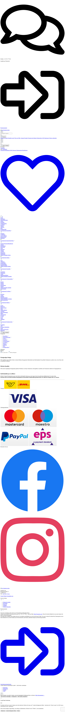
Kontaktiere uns (10, 596)
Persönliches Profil (8, 150)
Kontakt (26, 138)
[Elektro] (1, 267)
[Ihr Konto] (1, 143)
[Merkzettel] (32, 214)
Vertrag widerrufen (53, 138)
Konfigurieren (14, 696)
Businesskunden (4, 127)
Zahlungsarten (19, 150)
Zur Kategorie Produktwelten (7, 321)
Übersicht (3, 150)
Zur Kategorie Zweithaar (6, 291)
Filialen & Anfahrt (4, 138)
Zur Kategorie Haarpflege (6, 230)
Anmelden (3, 148)
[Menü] (2, 132)
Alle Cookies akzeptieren (22, 696)
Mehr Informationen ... (39, 695)
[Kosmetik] (1, 277)
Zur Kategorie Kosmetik (6, 268)
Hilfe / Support (21, 138)
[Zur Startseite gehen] (5, 130)
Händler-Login (11, 138)
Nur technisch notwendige (5, 696)
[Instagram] (32, 586)
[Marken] (1, 320)
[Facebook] (32, 512)
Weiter (18, 710)
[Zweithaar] (1, 301)
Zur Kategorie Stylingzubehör (7, 279)
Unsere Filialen (4, 596)
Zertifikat (5, 605)
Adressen (14, 150)
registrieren (5, 149)
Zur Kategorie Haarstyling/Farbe (7, 240)
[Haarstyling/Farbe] (1, 256)
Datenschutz (39, 138)
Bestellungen (24, 150)
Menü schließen (6, 145)
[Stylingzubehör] (1, 290)
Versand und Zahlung (32, 138)
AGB (43, 138)
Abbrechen (3, 710)
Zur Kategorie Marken (5, 302)
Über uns (16, 138)
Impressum (46, 138)
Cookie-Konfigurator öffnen (11, 710)
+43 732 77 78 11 (6, 593)
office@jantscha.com (38, 614)
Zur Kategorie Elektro (5, 257)
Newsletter (5, 603)
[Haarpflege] (1, 239)
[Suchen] (1, 134)
